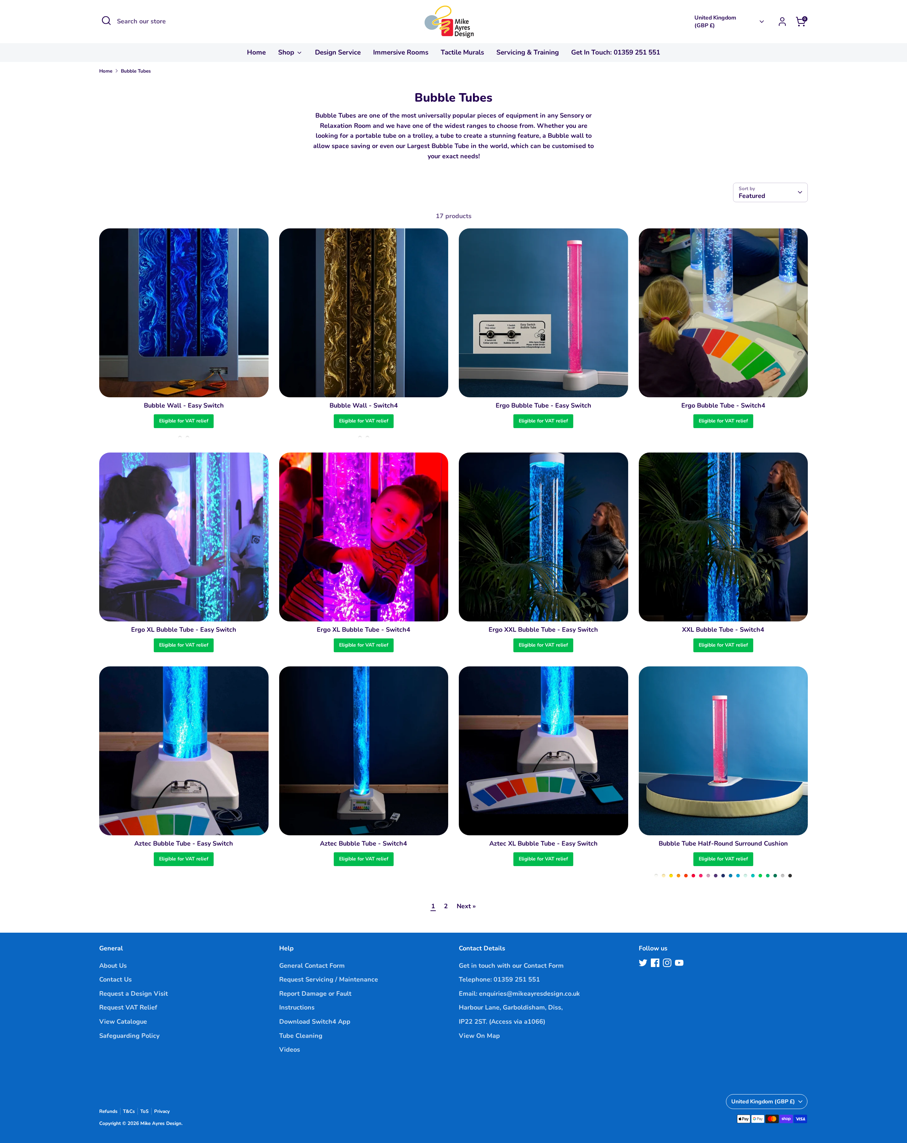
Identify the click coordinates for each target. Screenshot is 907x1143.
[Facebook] (655, 963)
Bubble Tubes (136, 71)
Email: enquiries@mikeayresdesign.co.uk (519, 993)
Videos (289, 1049)
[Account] (782, 22)
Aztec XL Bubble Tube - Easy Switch (543, 843)
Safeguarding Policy (129, 1035)
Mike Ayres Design (160, 1123)
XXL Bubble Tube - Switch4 (723, 629)
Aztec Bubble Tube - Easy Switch (183, 843)
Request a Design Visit (133, 993)
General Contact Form (312, 965)
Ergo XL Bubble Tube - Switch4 (363, 629)
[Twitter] (643, 963)
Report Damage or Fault (315, 993)
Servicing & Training (527, 52)
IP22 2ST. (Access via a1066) (502, 1021)
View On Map (479, 1035)
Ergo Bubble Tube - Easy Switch (543, 405)
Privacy (162, 1111)
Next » (466, 906)
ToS (144, 1111)
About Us (113, 965)
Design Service (338, 52)
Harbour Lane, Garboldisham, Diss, (511, 1007)
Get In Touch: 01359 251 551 (615, 52)
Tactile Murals (462, 52)
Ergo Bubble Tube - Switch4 (723, 405)
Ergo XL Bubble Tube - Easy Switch (183, 629)
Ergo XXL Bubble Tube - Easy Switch (543, 629)
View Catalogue (123, 1021)
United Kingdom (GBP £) (715, 21)
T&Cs (129, 1111)
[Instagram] (667, 963)
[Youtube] (679, 963)
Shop (287, 52)
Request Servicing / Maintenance (328, 979)
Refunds (108, 1111)
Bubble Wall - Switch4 (363, 405)
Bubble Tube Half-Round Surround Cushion (723, 843)
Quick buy (183, 385)
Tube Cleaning (300, 1035)
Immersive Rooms (400, 52)
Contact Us (115, 979)
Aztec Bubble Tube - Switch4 (363, 843)
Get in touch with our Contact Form (511, 965)
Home (256, 52)
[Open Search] (106, 20)
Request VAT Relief (128, 1007)
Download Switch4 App (314, 1021)
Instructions (297, 1007)
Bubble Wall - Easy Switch (184, 405)
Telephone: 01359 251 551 (499, 979)
